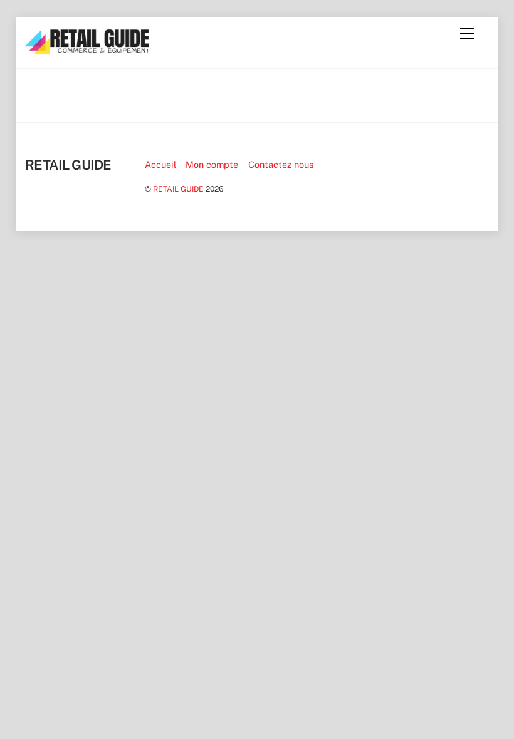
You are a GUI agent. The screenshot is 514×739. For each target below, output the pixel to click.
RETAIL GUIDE (178, 189)
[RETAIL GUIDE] (87, 51)
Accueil (160, 164)
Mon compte (212, 164)
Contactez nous (280, 164)
